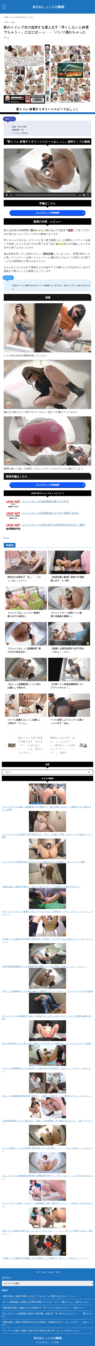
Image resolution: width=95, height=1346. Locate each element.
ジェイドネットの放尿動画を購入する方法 (45, 501)
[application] (47, 173)
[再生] (7, 195)
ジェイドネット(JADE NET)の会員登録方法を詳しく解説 (53, 524)
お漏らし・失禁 (54, 1272)
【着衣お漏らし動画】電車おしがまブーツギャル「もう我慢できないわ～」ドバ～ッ (39, 1296)
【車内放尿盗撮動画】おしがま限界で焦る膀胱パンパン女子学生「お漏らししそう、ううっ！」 (44, 966)
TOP (37, 1272)
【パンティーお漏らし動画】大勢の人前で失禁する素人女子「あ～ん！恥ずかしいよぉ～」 (42, 1330)
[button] (47, 173)
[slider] (45, 195)
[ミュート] (84, 195)
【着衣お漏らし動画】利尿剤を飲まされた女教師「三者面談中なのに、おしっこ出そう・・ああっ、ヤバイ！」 (47, 1323)
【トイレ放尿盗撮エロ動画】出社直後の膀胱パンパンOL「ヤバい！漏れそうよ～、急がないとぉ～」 (47, 1302)
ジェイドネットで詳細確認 (47, 212)
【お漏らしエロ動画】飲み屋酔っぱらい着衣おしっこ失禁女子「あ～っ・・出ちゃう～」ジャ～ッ (45, 1258)
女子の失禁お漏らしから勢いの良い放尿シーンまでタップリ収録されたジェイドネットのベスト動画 (46, 1043)
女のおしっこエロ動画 (48, 7)
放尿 (7, 538)
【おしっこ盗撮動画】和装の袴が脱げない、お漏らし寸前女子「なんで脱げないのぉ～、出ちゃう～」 (47, 1096)
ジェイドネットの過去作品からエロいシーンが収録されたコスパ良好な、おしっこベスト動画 (43, 862)
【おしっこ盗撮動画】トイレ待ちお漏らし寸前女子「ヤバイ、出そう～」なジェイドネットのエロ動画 (47, 991)
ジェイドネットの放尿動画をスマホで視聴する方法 (50, 512)
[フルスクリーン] (88, 195)
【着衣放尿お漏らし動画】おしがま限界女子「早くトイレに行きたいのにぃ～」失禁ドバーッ (43, 1307)
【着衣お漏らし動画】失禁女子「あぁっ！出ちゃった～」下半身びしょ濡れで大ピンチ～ (41, 886)
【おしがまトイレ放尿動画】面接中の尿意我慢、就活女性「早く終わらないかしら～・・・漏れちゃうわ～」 (47, 1314)
